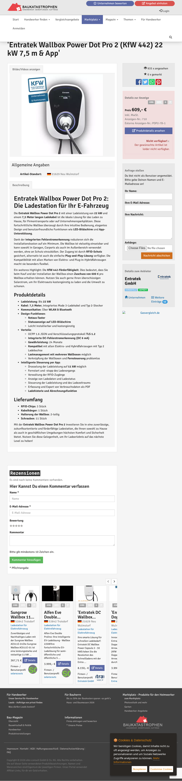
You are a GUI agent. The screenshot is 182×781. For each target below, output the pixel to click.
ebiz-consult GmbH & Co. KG (41, 760)
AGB (32, 748)
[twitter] (145, 83)
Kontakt (24, 748)
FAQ (9, 752)
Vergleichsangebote (67, 19)
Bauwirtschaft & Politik (20, 725)
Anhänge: (131, 242)
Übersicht (13, 721)
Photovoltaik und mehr (135, 702)
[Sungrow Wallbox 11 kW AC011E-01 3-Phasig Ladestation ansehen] (24, 593)
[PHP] (32, 7)
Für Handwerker (151, 19)
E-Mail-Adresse (20, 506)
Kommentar (17, 532)
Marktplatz (91, 19)
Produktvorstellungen (20, 733)
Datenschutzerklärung (72, 748)
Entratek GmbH (86, 681)
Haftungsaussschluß (47, 748)
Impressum (12, 748)
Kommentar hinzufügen (26, 560)
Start (16, 19)
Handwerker (15, 729)
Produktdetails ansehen (150, 131)
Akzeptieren (139, 769)
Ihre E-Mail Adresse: (137, 203)
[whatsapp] (152, 83)
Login (165, 11)
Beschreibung (20, 185)
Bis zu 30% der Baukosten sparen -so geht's (88, 698)
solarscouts (17, 673)
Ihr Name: (131, 191)
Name (14, 492)
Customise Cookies (161, 769)
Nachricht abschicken (156, 255)
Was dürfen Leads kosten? (22, 706)
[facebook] (139, 83)
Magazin (111, 19)
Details (31, 660)
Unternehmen (136, 297)
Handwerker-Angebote (136, 710)
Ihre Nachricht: (134, 214)
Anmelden (19, 28)
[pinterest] (158, 83)
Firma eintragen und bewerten (81, 721)
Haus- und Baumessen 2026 (80, 702)
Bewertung (16, 520)
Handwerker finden (36, 19)
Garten (127, 706)
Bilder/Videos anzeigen (26, 69)
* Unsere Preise (74, 725)
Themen (129, 19)
